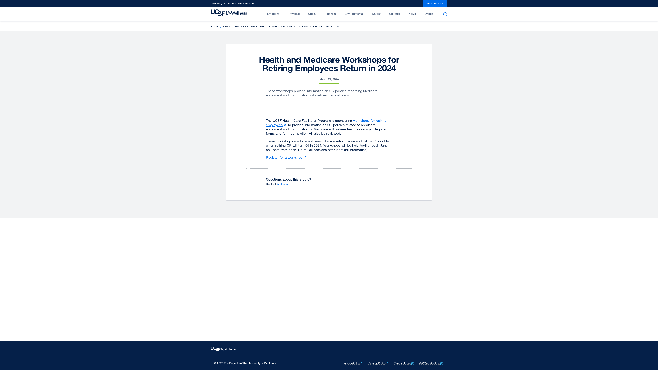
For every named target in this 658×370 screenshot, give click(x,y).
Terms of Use (404, 363)
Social (312, 13)
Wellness (282, 184)
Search (446, 14)
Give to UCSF (437, 4)
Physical (294, 13)
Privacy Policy (379, 363)
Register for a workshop (286, 157)
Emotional (273, 13)
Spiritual (394, 13)
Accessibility (354, 363)
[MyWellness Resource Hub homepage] (234, 14)
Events (428, 13)
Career (376, 13)
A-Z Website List (431, 363)
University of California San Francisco (232, 4)
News (412, 13)
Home (214, 26)
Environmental (354, 13)
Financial (330, 13)
